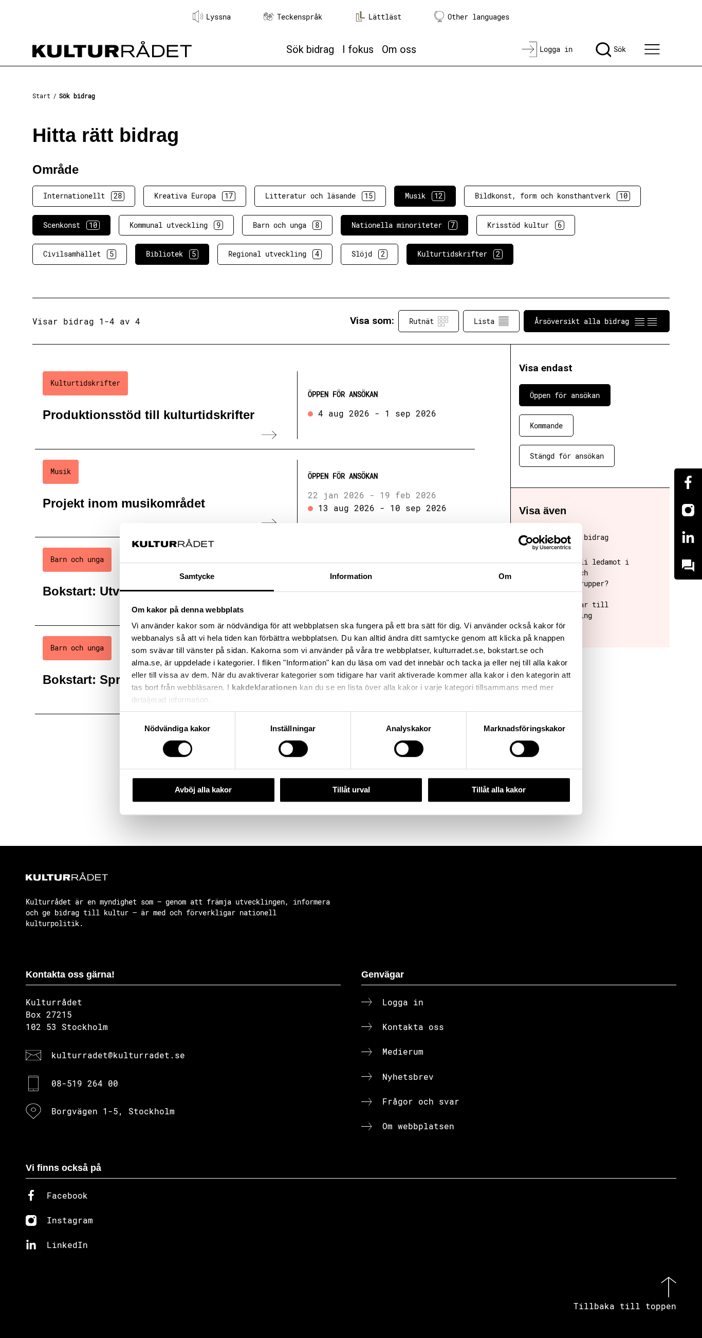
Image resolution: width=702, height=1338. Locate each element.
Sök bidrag (310, 49)
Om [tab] (504, 576)
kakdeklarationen (264, 687)
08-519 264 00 (84, 1083)
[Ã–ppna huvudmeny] (653, 49)
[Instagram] (688, 510)
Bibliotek (171, 254)
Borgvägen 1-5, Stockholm (113, 1111)
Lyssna (218, 17)
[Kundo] (688, 566)
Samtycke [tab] (197, 576)
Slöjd (368, 254)
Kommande (546, 425)
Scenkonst (70, 225)
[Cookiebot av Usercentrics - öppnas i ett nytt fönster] (526, 543)
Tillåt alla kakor (499, 789)
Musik (423, 196)
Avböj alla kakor (203, 789)
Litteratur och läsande (319, 196)
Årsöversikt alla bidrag (581, 321)
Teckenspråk (299, 17)
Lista (484, 321)
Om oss (399, 49)
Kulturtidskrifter (458, 254)
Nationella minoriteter (403, 225)
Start (41, 96)
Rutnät (421, 321)
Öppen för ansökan (565, 395)
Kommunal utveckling (175, 225)
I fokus (358, 49)
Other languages (478, 17)
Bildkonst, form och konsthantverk (551, 196)
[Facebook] (688, 482)
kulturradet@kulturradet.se (118, 1055)
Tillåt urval (351, 789)
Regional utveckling (273, 254)
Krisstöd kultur (524, 225)
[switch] (293, 748)
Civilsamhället (78, 254)
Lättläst (384, 17)
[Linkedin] (688, 538)
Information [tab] (351, 576)
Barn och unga (286, 225)
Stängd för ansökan (567, 456)
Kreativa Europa (193, 196)
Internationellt (82, 196)
